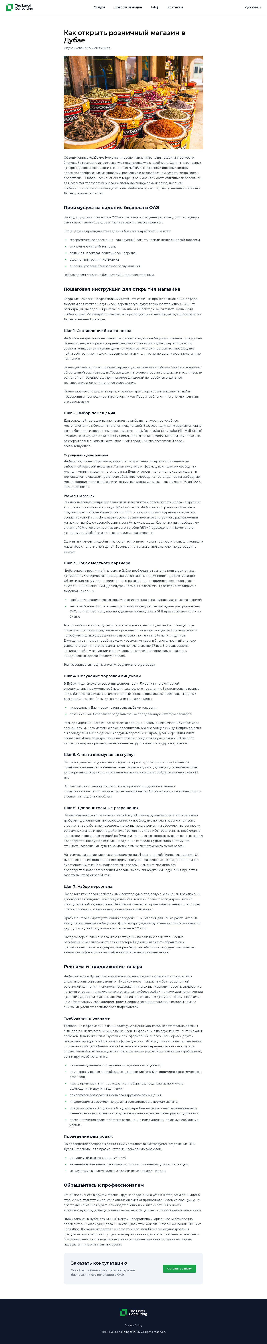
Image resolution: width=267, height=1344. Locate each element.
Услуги (99, 7)
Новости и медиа (128, 7)
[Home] (19, 7)
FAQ (154, 7)
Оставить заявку (179, 1268)
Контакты (175, 7)
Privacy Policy (133, 1325)
